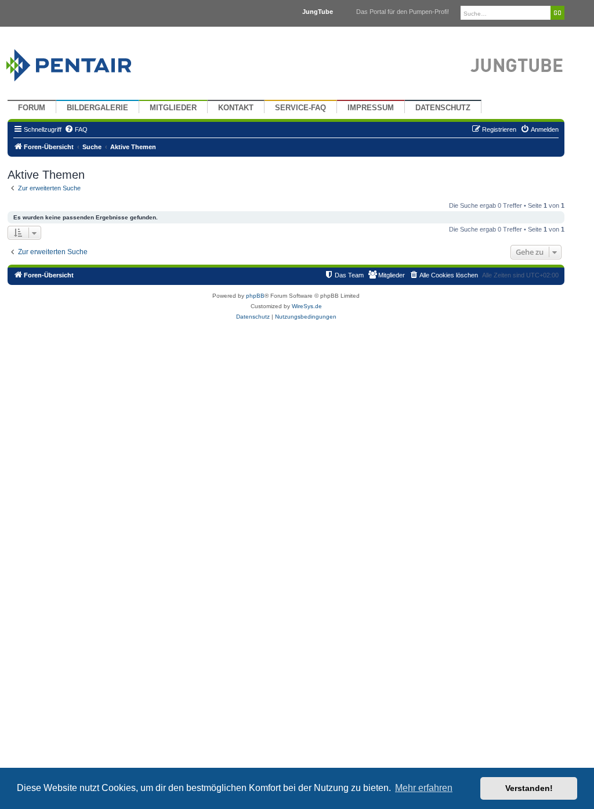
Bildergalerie (97, 108)
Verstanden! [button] (529, 788)
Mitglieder (173, 108)
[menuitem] (76, 129)
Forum (31, 108)
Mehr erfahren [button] (423, 788)
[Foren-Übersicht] (82, 62)
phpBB (255, 295)
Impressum (370, 108)
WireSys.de (307, 306)
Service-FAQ (300, 108)
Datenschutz (442, 108)
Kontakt (235, 108)
